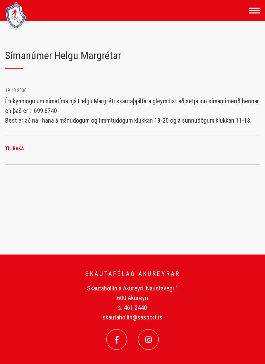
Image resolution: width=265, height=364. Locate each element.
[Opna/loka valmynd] (254, 10)
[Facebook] (116, 339)
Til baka (14, 148)
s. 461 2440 (132, 307)
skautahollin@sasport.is (132, 317)
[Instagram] (148, 339)
